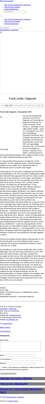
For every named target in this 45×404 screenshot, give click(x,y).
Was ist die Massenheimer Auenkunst (17, 5)
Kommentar (4, 340)
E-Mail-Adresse (6, 359)
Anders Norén (13, 401)
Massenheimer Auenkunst (9, 30)
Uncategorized (7, 324)
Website (3, 363)
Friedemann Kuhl (15, 315)
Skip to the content (6, 1)
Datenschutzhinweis (11, 9)
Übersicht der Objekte (12, 7)
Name (3, 355)
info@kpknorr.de (12, 320)
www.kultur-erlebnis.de (8, 309)
